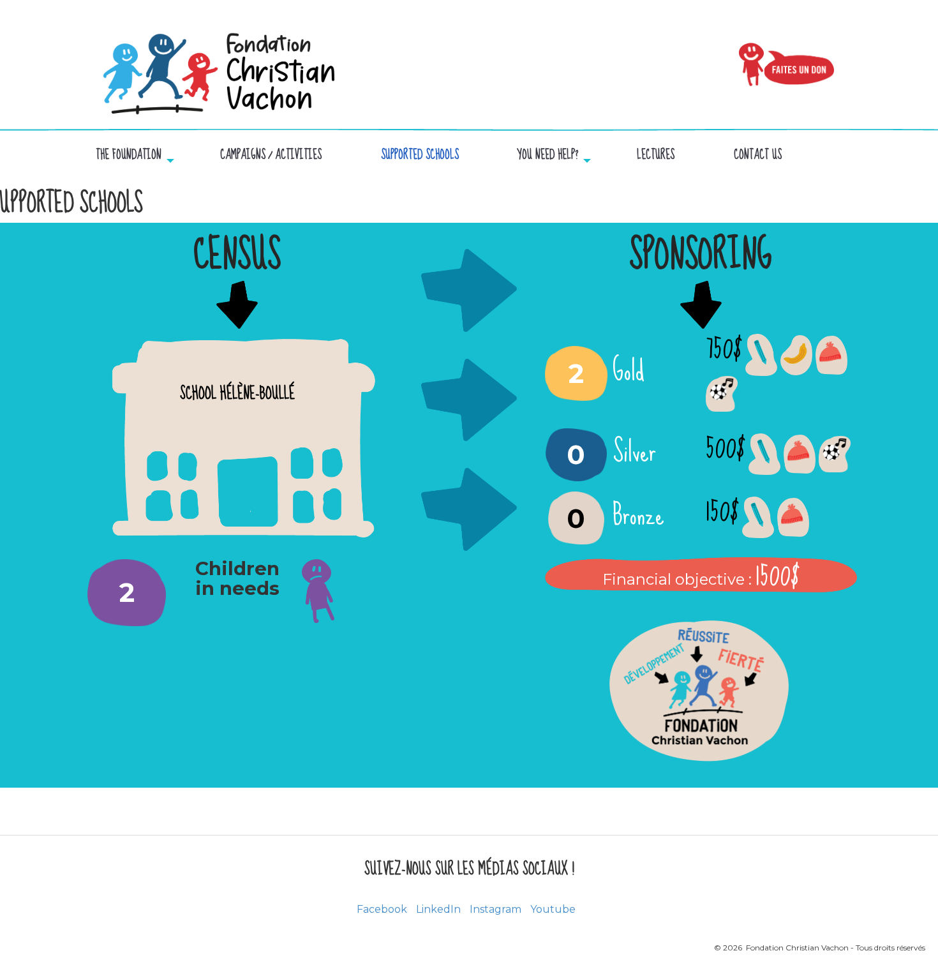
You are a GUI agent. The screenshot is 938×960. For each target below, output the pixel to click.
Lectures (655, 155)
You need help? (547, 155)
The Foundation (128, 155)
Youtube (553, 909)
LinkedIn (438, 909)
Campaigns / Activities (271, 155)
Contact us (758, 155)
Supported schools (420, 155)
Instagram (495, 909)
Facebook (382, 909)
